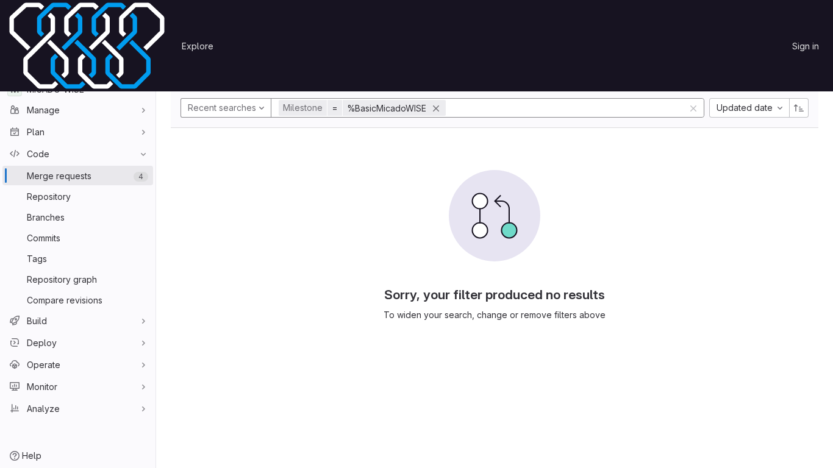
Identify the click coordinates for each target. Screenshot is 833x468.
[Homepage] (87, 45)
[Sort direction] (799, 108)
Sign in (805, 46)
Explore (197, 46)
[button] (364, 108)
